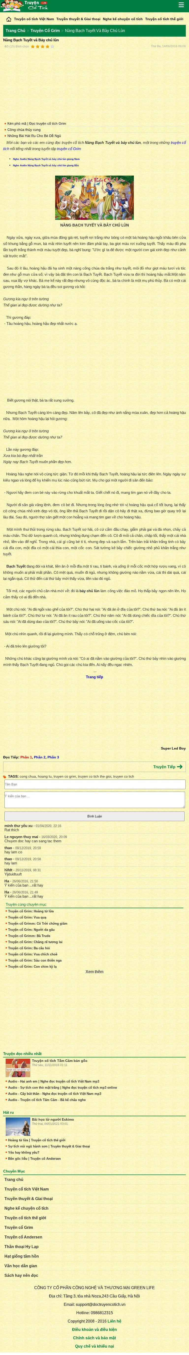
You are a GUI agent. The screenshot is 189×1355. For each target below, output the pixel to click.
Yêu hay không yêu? (23, 1152)
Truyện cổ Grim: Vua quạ (27, 917)
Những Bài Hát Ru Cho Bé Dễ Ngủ (34, 136)
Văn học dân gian (20, 1266)
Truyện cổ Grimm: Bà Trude (29, 936)
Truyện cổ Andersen (23, 1237)
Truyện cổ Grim (18, 1227)
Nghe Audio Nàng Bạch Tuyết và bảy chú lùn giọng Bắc (46, 165)
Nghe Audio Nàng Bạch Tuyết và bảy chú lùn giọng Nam (46, 159)
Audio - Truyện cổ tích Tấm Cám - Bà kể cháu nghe (47, 1100)
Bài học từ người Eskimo (53, 1119)
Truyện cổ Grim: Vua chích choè (32, 954)
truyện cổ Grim (69, 149)
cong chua (28, 776)
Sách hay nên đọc (21, 1275)
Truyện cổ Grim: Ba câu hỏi (29, 948)
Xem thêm (94, 972)
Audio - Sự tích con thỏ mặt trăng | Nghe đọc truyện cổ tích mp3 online (62, 1087)
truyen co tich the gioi (94, 776)
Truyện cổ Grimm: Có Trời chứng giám (37, 923)
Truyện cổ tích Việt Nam (34, 19)
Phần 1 (26, 757)
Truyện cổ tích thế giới (164, 19)
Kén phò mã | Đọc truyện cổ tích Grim (36, 123)
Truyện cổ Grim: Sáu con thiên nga (35, 960)
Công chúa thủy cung (24, 130)
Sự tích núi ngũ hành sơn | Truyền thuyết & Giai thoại (49, 1146)
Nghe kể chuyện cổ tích (123, 19)
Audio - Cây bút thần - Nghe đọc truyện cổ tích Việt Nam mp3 (54, 1094)
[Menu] (182, 5)
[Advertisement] (94, 84)
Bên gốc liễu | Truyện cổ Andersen (34, 1158)
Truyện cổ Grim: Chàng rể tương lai (35, 942)
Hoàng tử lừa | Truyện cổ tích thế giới (36, 1140)
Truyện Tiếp (164, 767)
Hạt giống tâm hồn (21, 1256)
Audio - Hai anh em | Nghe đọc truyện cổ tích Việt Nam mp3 (53, 1081)
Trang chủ (13, 1179)
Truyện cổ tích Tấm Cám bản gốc (59, 1061)
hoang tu (45, 776)
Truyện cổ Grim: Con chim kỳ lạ (32, 966)
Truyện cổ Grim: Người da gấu (31, 930)
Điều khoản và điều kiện (94, 1329)
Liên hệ (114, 1321)
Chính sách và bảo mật (94, 1338)
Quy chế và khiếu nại (94, 1346)
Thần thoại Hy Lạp (21, 1247)
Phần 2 (40, 757)
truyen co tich (123, 776)
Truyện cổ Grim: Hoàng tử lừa (31, 911)
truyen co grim (65, 776)
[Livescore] (8, 18)
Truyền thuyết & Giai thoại (78, 19)
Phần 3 (53, 757)
